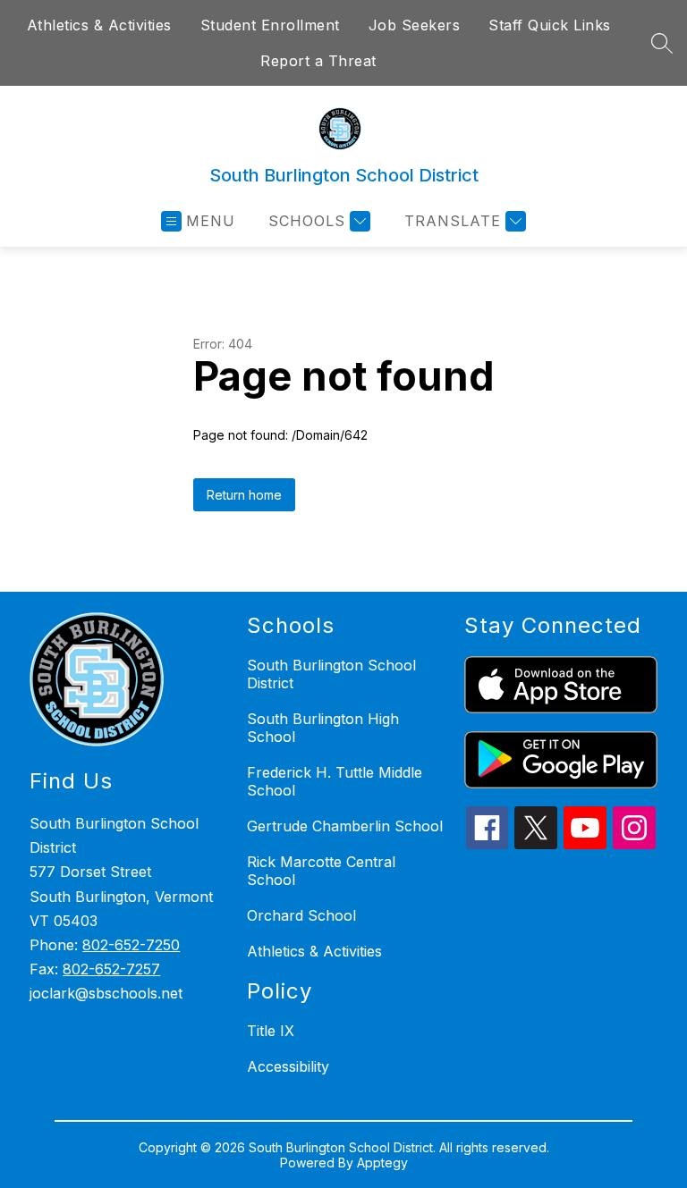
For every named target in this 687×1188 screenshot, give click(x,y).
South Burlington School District (331, 674)
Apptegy (382, 1162)
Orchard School (301, 915)
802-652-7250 (131, 945)
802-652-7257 (111, 969)
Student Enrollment (270, 25)
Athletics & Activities (99, 25)
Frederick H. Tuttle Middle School (334, 781)
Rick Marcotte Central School (321, 871)
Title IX (270, 1031)
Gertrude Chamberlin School (345, 826)
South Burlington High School (323, 728)
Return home (244, 494)
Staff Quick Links (549, 25)
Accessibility (288, 1066)
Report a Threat (318, 61)
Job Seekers (415, 25)
